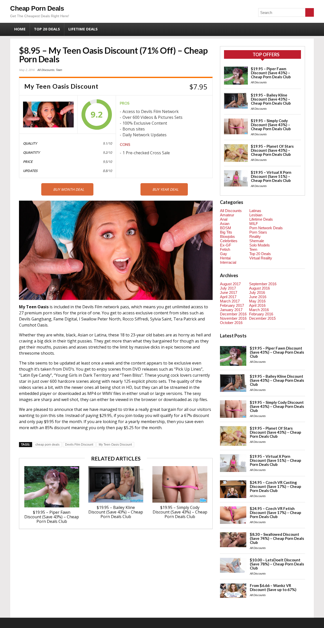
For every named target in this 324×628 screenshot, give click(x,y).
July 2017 (228, 288)
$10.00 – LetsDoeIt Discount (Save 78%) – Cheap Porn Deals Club (277, 564)
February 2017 (232, 305)
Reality (255, 236)
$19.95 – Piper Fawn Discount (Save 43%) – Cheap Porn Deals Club (51, 516)
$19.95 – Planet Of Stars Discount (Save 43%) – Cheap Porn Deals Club (272, 150)
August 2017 (230, 284)
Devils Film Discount (79, 444)
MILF (253, 223)
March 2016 (259, 310)
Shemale (256, 241)
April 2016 (257, 305)
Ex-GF (225, 245)
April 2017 (228, 297)
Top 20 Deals (47, 28)
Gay (223, 254)
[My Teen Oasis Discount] (48, 114)
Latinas (255, 210)
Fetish (225, 249)
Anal (223, 219)
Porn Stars (258, 232)
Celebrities (228, 241)
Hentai (225, 258)
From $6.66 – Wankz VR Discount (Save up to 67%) (273, 587)
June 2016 (257, 297)
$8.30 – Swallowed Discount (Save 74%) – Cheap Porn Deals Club (277, 538)
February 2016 (261, 314)
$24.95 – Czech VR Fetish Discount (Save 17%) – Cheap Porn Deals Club (275, 512)
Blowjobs (227, 236)
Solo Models (259, 245)
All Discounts (45, 70)
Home (20, 28)
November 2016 (233, 318)
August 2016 (259, 288)
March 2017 (230, 301)
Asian (224, 223)
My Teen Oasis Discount (115, 444)
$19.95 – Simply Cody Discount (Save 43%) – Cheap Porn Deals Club (180, 512)
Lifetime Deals (83, 28)
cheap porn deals (47, 444)
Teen (59, 70)
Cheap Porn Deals (37, 8)
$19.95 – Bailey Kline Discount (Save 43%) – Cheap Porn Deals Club (115, 512)
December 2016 (233, 314)
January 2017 (231, 310)
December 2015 (262, 318)
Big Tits (226, 232)
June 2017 (228, 292)
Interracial (228, 262)
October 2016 (231, 322)
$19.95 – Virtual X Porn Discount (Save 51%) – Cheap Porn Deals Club (271, 176)
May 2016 (257, 301)
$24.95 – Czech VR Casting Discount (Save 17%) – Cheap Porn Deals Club (275, 486)
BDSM (225, 228)
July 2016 (257, 292)
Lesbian (255, 215)
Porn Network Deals (266, 228)
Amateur (227, 215)
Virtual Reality (260, 258)
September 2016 (262, 284)
